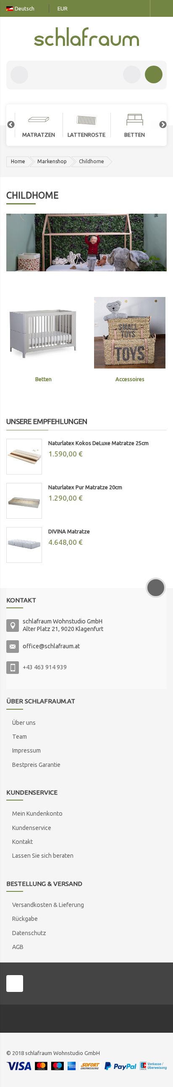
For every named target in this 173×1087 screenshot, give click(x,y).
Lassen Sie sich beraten (42, 855)
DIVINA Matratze (69, 531)
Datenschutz (29, 933)
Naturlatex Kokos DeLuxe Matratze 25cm (98, 443)
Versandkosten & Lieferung (48, 904)
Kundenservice (31, 828)
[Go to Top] (156, 588)
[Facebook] (14, 983)
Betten (43, 379)
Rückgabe (25, 918)
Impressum (26, 750)
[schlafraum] (86, 36)
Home (18, 161)
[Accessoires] (129, 332)
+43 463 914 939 (45, 667)
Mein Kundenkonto (37, 813)
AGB (18, 947)
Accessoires (129, 379)
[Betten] (43, 332)
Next (158, 125)
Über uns (24, 722)
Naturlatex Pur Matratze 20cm (85, 487)
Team (19, 736)
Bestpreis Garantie (36, 764)
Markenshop (52, 161)
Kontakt (22, 841)
